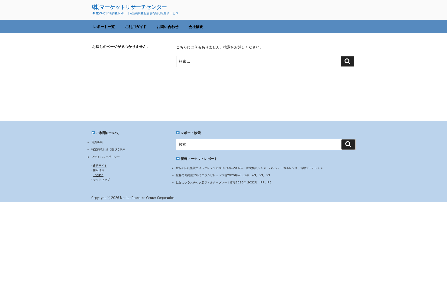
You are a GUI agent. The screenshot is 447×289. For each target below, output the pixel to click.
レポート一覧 (104, 26)
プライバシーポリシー (105, 157)
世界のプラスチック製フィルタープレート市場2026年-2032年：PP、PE (223, 182)
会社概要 (196, 26)
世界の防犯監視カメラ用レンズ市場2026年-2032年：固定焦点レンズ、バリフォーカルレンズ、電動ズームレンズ (249, 168)
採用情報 (98, 170)
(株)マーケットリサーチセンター (129, 7)
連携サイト (100, 165)
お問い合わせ (167, 26)
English (98, 175)
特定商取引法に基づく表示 (108, 149)
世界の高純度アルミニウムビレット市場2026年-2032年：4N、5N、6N (223, 175)
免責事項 (97, 142)
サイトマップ (101, 179)
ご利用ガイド (136, 26)
